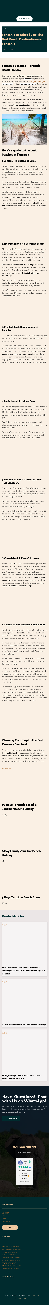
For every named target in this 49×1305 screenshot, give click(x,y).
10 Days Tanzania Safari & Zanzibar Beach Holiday (19, 806)
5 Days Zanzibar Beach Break (21, 897)
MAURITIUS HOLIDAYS (11, 1258)
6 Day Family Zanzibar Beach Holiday (21, 853)
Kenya (4, 1218)
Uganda (6, 1213)
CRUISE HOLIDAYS (9, 1252)
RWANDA (6, 1216)
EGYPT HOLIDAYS (9, 1263)
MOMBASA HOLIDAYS (11, 1260)
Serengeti (32, 81)
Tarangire (41, 81)
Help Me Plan (6, 768)
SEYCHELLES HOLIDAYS (11, 1249)
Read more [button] (24, 1182)
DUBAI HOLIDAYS (9, 1255)
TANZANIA (6, 1221)
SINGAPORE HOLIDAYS (11, 1266)
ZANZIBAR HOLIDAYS (10, 1247)
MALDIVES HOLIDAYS (10, 1268)
